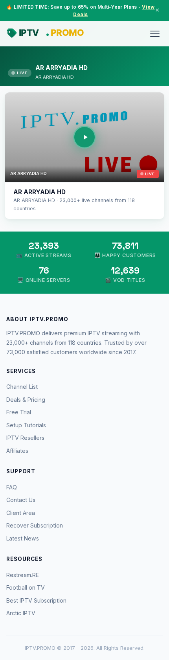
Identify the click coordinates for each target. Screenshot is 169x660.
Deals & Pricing (25, 399)
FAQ (11, 487)
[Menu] (155, 34)
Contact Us (20, 499)
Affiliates (17, 450)
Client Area (20, 512)
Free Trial (18, 412)
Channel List (22, 386)
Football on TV (25, 587)
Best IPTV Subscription (36, 600)
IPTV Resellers (25, 437)
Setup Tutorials (26, 425)
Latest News (22, 538)
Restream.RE (22, 575)
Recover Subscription (34, 525)
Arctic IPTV (20, 613)
